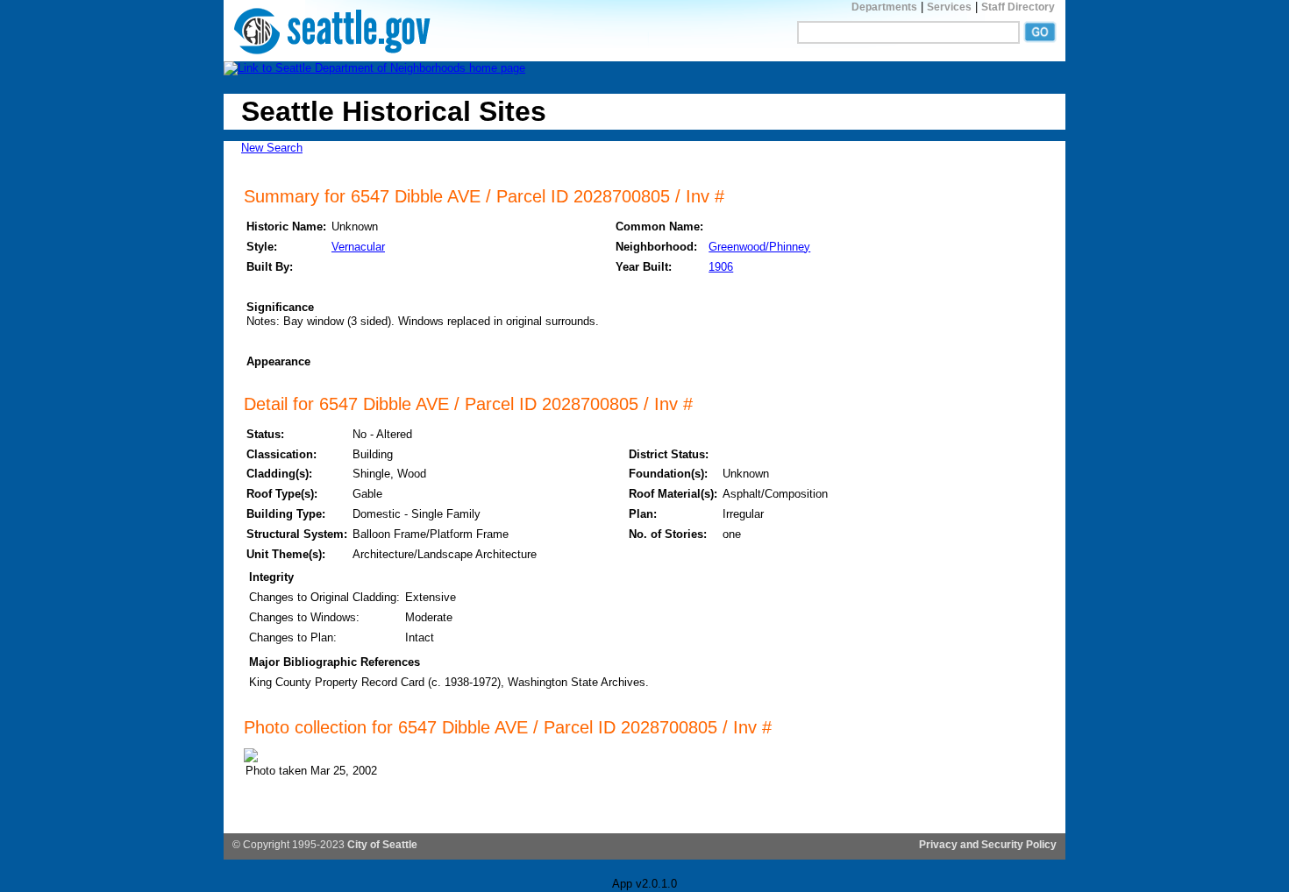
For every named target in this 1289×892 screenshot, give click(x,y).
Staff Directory (1018, 7)
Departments (884, 7)
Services (949, 7)
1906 (721, 266)
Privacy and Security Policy (988, 845)
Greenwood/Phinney (759, 246)
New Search (272, 147)
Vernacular (358, 246)
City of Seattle (382, 845)
